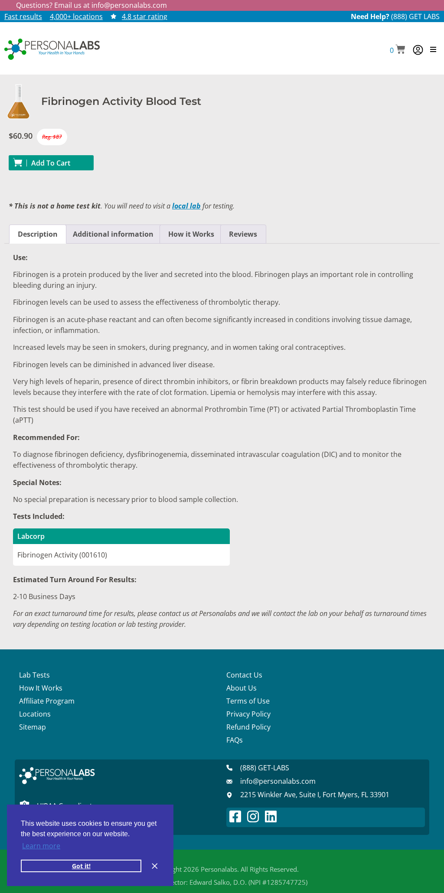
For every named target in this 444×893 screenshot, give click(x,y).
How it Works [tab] (191, 234)
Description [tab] (38, 234)
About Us (241, 688)
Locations (35, 714)
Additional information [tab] (113, 234)
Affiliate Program (47, 701)
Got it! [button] (81, 866)
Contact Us (244, 675)
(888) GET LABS (415, 16)
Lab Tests (34, 675)
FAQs (234, 740)
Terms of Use (248, 701)
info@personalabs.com (129, 5)
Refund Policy (248, 727)
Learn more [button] (41, 846)
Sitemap (32, 727)
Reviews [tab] (243, 234)
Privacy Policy (248, 714)
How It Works (40, 688)
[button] (398, 50)
